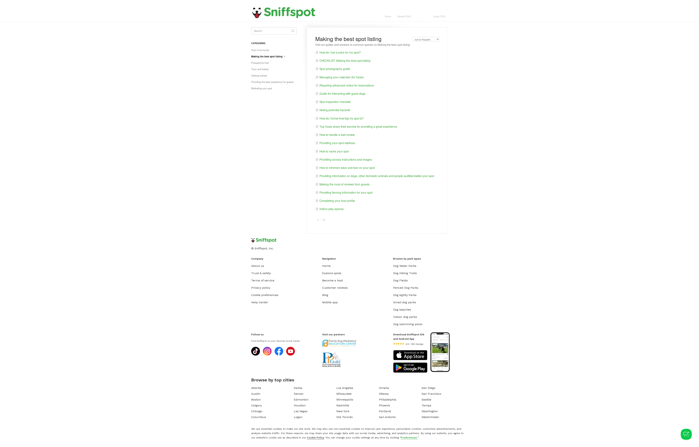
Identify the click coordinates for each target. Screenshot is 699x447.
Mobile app (330, 302)
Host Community (260, 50)
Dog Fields (400, 280)
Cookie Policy (315, 437)
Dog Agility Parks (404, 295)
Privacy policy (260, 287)
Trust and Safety (260, 69)
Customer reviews (335, 287)
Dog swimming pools (407, 324)
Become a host (332, 280)
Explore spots (331, 273)
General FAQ (404, 16)
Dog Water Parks (404, 266)
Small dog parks (404, 302)
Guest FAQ (439, 16)
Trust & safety (261, 273)
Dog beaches (402, 309)
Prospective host (260, 62)
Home (388, 16)
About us (257, 266)
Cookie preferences (264, 295)
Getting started (259, 75)
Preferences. (409, 437)
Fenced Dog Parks (405, 287)
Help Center (259, 302)
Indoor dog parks (405, 317)
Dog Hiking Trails (405, 273)
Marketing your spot (261, 88)
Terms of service (262, 280)
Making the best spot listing (267, 56)
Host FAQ (422, 16)
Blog (325, 295)
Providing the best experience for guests (272, 82)
